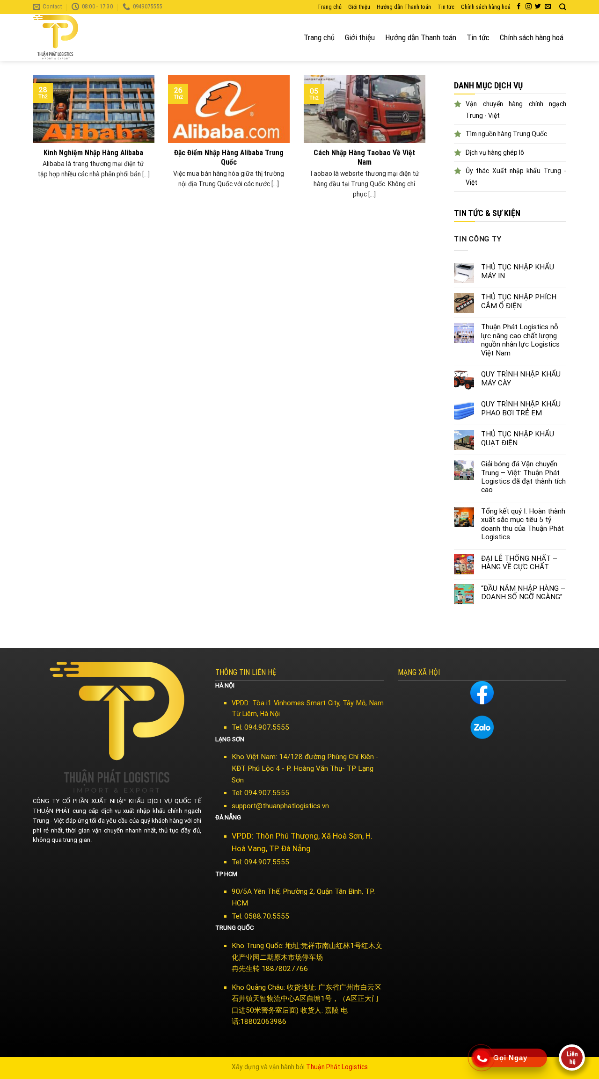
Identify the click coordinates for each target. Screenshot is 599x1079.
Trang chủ (329, 7)
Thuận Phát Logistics (337, 1067)
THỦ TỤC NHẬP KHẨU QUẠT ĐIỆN (517, 438)
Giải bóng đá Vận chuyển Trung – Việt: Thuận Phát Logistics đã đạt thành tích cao (523, 477)
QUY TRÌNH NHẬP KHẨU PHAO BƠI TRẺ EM (521, 408)
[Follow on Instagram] (529, 6)
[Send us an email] (548, 6)
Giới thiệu (359, 7)
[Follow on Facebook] (519, 6)
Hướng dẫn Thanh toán (404, 7)
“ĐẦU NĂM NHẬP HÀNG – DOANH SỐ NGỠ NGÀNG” (523, 592)
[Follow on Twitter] (538, 6)
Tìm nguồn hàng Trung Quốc (506, 134)
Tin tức (446, 7)
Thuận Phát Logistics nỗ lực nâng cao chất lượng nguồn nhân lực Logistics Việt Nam (520, 340)
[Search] (562, 7)
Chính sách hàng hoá (486, 7)
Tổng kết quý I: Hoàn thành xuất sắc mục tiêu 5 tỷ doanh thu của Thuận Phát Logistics (523, 524)
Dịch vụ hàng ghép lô (495, 152)
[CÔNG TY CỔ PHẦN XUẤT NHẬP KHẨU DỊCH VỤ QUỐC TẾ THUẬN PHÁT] (68, 37)
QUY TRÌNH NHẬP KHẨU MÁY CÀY (521, 378)
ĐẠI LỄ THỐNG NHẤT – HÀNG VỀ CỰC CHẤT (519, 562)
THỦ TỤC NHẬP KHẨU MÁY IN (517, 271)
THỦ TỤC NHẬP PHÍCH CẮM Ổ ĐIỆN (518, 301)
